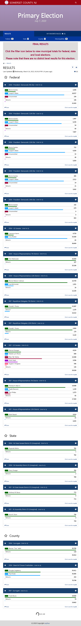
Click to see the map (70, 107)
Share (7, 107)
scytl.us (47, 623)
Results (8, 34)
